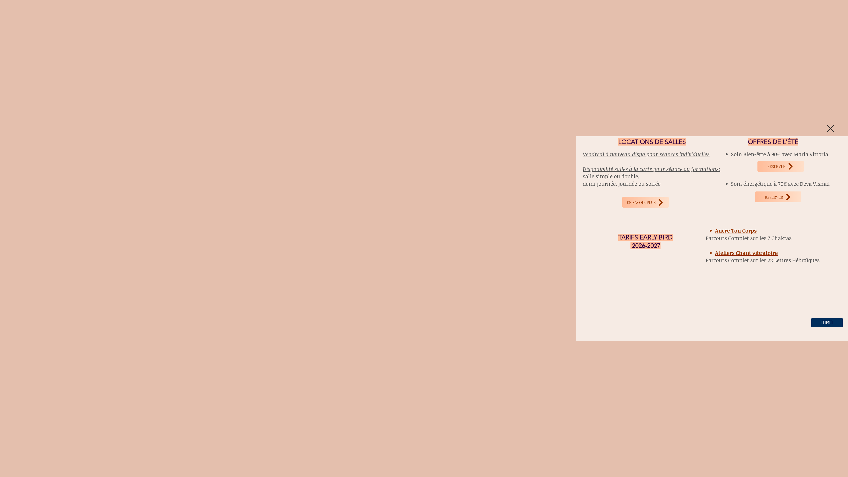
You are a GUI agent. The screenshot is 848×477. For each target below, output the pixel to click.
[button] (830, 128)
